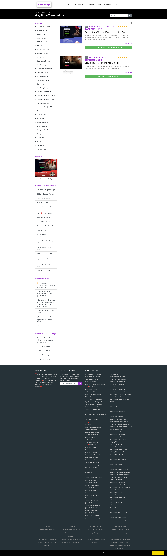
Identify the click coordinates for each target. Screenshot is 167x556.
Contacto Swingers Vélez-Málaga (119, 484)
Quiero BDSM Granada (116, 464)
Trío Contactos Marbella (91, 442)
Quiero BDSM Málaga (91, 487)
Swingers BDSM (41, 137)
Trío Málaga (40, 145)
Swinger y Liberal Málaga (92, 485)
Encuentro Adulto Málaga (92, 432)
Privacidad (71, 526)
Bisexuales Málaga (42, 49)
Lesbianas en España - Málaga (44, 259)
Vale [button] (158, 553)
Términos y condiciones (95, 526)
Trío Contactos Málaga (91, 429)
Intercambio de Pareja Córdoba (118, 439)
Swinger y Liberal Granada (117, 452)
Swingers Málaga (42, 141)
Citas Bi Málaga (41, 65)
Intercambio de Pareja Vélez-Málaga (120, 487)
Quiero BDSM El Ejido (116, 502)
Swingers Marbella (90, 437)
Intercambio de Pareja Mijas (117, 482)
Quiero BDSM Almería (91, 482)
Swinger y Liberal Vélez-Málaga (93, 515)
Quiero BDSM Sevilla (90, 490)
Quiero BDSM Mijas (90, 513)
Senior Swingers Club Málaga (93, 427)
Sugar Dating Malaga (110, 4)
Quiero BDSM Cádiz (115, 462)
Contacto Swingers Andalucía (118, 379)
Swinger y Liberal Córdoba (117, 442)
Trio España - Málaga (43, 221)
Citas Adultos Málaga (43, 61)
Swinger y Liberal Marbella (92, 475)
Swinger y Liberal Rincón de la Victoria (120, 394)
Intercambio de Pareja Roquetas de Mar (121, 426)
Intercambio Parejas (42, 103)
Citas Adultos (40, 57)
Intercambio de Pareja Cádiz (117, 434)
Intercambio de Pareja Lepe (117, 497)
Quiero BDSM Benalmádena (92, 503)
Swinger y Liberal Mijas (91, 510)
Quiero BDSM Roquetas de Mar (118, 505)
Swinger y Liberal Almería (117, 414)
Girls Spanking (114, 374)
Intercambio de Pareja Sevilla (118, 459)
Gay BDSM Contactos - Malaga (44, 235)
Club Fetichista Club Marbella (93, 462)
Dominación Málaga (42, 72)
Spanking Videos (41, 126)
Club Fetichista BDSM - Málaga (44, 248)
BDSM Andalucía (41, 30)
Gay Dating (40, 84)
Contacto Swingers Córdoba (117, 436)
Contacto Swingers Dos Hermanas (119, 515)
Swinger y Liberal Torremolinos (93, 477)
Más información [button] (105, 552)
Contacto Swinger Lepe (116, 495)
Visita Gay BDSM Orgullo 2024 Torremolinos (108, 47)
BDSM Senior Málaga (43, 346)
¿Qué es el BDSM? (120, 526)
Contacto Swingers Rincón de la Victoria (121, 397)
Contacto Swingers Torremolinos (118, 477)
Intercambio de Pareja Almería (118, 419)
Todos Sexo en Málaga (44, 270)
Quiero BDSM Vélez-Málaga (92, 518)
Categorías (45, 12)
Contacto (47, 526)
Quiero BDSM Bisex (115, 489)
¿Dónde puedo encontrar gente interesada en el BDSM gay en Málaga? (46, 294)
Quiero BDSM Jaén (115, 406)
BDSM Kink (113, 507)
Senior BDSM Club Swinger (92, 465)
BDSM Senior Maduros (43, 42)
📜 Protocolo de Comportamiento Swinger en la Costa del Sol (46, 285)
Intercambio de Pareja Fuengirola (119, 520)
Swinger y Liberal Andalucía (117, 376)
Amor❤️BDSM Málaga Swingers (94, 422)
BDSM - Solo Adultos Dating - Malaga (46, 208)
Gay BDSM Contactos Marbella (93, 470)
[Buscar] (130, 15)
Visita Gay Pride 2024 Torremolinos (108, 76)
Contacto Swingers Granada (117, 447)
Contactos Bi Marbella (91, 460)
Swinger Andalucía (42, 130)
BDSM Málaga (41, 38)
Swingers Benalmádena (91, 434)
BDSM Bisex (40, 34)
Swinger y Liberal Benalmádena (93, 492)
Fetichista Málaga (42, 76)
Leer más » (128, 43)
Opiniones (91, 4)
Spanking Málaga (42, 122)
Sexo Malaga (44, 4)
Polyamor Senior (42, 230)
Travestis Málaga (41, 149)
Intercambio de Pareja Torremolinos (119, 474)
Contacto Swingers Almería (117, 416)
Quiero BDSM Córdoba (116, 444)
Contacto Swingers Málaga (117, 384)
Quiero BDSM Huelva (115, 457)
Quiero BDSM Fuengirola (116, 467)
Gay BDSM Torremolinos (91, 419)
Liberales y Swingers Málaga (46, 190)
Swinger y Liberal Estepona (92, 495)
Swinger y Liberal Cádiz (116, 429)
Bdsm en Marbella (90, 450)
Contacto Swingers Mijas (116, 479)
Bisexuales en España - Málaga (44, 265)
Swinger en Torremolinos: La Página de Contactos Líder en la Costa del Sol (46, 340)
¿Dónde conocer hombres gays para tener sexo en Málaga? (45, 319)
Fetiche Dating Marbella (91, 467)
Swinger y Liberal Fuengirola (93, 497)
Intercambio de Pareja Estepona (118, 512)
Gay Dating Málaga (42, 88)
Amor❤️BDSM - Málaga (44, 213)
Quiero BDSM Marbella (91, 508)
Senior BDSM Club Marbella (92, 455)
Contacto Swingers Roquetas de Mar (120, 424)
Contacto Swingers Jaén (116, 409)
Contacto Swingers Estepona (118, 510)
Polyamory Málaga (42, 111)
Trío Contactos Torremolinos (92, 439)
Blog (99, 4)
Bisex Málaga (40, 45)
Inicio (69, 4)
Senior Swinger (41, 114)
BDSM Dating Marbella (91, 452)
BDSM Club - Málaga (43, 202)
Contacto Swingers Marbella (117, 389)
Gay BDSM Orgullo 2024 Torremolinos (95, 414)
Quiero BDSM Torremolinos (92, 505)
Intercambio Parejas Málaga (45, 107)
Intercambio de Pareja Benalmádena (120, 472)
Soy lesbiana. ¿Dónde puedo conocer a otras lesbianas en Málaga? (47, 542)
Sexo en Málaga (79, 4)
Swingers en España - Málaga (46, 226)
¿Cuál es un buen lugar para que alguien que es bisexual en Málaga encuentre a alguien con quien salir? (46, 303)
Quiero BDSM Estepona (91, 500)
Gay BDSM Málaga (42, 80)
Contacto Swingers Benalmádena (119, 469)
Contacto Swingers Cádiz (116, 431)
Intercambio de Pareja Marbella (118, 391)
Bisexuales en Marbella (91, 457)
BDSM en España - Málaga (45, 194)
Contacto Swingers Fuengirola (118, 517)
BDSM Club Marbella (90, 447)
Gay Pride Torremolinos (44, 91)
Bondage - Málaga (42, 53)
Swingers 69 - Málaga (43, 217)
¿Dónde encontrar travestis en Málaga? (46, 311)
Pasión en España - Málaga (45, 253)
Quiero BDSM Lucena (44, 359)
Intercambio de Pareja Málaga (45, 99)
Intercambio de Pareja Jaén (117, 411)
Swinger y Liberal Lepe (116, 492)
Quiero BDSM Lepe (115, 500)
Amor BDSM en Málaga (43, 26)
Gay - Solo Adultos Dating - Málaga (45, 242)
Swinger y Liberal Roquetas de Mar (119, 421)
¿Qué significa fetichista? (47, 529)
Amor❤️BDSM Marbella (91, 444)
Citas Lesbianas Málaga (44, 68)
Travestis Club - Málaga (44, 198)
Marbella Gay (88, 472)
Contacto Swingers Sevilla (117, 454)
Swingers (39, 134)
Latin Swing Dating (43, 355)
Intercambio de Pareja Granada (118, 449)
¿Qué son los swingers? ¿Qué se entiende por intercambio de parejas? (71, 533)
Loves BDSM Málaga (43, 350)
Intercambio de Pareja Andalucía (46, 95)
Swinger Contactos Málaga (92, 417)
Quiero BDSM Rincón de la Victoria (119, 404)
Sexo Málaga (40, 118)
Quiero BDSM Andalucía (91, 480)
